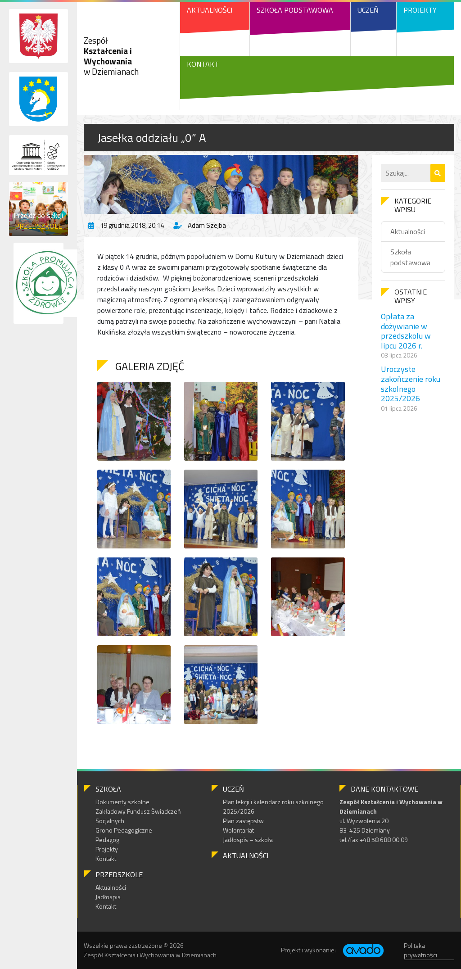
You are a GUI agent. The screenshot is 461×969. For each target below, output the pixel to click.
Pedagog (107, 839)
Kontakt (203, 64)
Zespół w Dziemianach (111, 55)
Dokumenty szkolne (122, 801)
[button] (437, 173)
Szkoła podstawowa (410, 257)
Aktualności (209, 10)
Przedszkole (119, 874)
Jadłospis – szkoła (248, 839)
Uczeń (368, 10)
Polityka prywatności (420, 950)
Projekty (420, 10)
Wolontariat (238, 830)
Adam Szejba (207, 225)
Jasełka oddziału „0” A (151, 137)
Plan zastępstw (243, 820)
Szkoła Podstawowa (295, 10)
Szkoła (108, 788)
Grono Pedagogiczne (123, 830)
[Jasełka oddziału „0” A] (221, 184)
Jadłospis (108, 896)
